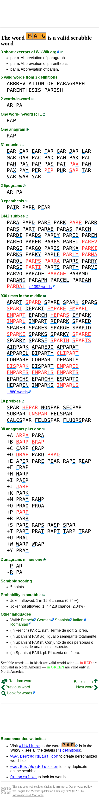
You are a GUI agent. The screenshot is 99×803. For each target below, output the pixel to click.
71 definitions (68, 750)
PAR (13, 207)
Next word (85, 687)
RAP (11, 120)
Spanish (62, 620)
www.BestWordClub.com (34, 766)
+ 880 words (17, 392)
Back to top (84, 682)
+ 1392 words (40, 287)
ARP (22, 448)
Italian (78, 620)
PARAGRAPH (71, 83)
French (27, 620)
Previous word (17, 687)
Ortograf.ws (23, 777)
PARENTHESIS (24, 90)
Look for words (19, 693)
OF (50, 83)
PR (36, 170)
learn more (60, 786)
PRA (22, 499)
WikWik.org (46, 52)
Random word (19, 681)
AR (10, 105)
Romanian (19, 624)
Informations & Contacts (27, 795)
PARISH (53, 90)
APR (22, 461)
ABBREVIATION (25, 83)
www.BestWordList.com (34, 756)
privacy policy (83, 786)
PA (19, 105)
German (44, 620)
